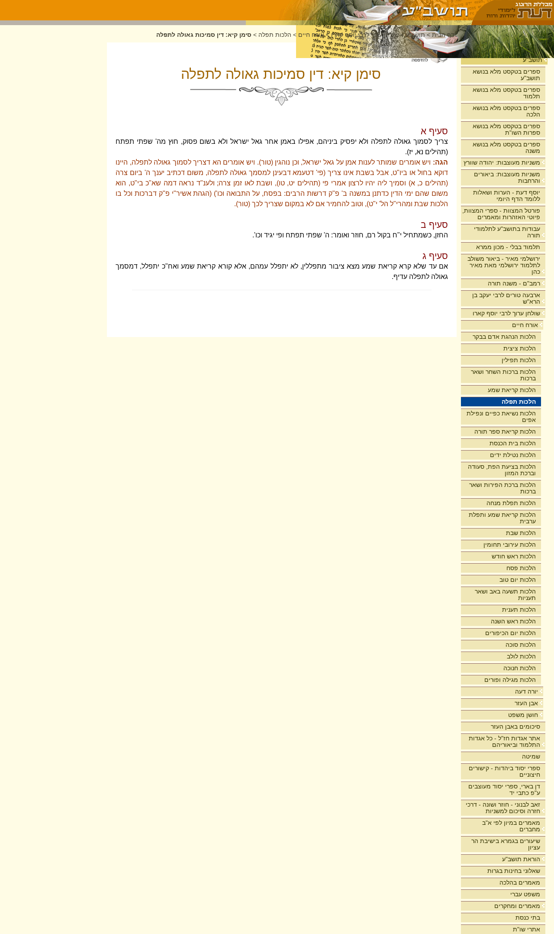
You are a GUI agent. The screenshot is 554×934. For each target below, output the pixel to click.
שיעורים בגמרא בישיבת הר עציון (505, 844)
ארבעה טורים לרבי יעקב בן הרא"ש (506, 298)
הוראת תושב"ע (521, 859)
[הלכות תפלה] (359, 10)
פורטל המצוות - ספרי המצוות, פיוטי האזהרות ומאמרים (501, 214)
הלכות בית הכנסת (513, 443)
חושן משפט (523, 714)
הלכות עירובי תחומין (509, 544)
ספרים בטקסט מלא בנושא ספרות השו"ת (506, 129)
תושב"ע (532, 59)
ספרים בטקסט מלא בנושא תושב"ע (506, 74)
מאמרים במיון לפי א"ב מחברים (511, 826)
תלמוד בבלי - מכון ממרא (508, 246)
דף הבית (443, 35)
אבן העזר (526, 703)
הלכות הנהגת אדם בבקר (504, 336)
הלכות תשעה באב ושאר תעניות (505, 594)
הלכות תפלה (519, 401)
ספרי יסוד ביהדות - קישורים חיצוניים (504, 771)
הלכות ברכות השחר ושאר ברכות (503, 375)
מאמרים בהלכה (519, 882)
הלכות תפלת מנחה (511, 502)
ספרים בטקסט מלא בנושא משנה (506, 147)
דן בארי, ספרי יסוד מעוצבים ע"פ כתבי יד (504, 789)
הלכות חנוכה (519, 668)
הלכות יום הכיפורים (510, 632)
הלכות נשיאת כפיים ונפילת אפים (501, 416)
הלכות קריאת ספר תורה (505, 431)
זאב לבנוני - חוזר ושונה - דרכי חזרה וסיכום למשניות (503, 807)
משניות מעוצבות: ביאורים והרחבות (507, 177)
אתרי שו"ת (526, 929)
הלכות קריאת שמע (512, 389)
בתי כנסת (527, 917)
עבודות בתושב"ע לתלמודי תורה (507, 232)
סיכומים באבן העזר (515, 726)
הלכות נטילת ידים (513, 454)
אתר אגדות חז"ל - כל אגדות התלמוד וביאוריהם (504, 741)
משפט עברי (525, 894)
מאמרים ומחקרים (517, 905)
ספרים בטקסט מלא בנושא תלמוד (506, 93)
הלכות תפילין (519, 360)
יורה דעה (526, 691)
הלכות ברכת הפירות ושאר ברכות (502, 488)
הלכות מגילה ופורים (510, 679)
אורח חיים (525, 324)
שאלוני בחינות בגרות (513, 870)
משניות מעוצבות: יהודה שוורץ (502, 162)
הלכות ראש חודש (514, 556)
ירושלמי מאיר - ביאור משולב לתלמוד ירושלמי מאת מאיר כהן (503, 265)
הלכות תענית (519, 609)
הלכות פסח (521, 567)
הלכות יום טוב (517, 579)
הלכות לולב (521, 656)
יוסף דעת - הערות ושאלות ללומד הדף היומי (506, 195)
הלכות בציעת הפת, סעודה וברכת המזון (502, 470)
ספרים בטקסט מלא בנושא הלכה (506, 111)
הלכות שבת (521, 532)
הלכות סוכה (521, 644)
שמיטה (531, 756)
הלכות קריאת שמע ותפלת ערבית (502, 518)
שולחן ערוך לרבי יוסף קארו (506, 313)
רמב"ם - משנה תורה (514, 283)
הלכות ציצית (519, 348)
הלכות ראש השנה (513, 621)
